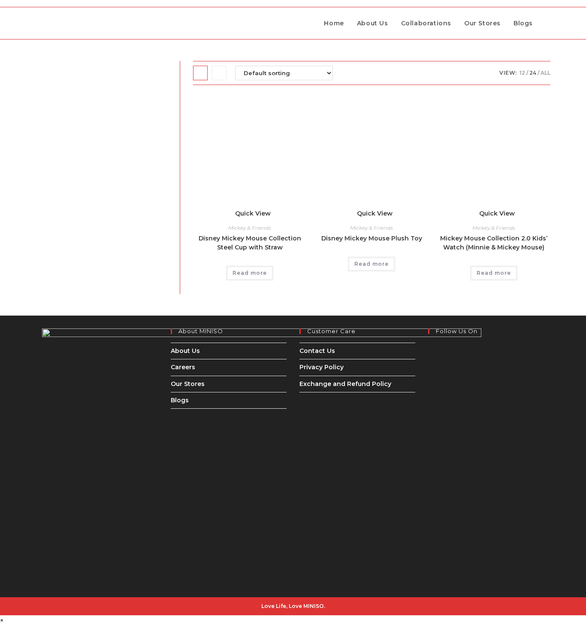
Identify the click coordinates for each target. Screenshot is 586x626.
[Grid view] (200, 73)
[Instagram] (430, 358)
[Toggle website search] (548, 23)
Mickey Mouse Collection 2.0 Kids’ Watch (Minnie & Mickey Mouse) (493, 242)
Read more (250, 273)
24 (532, 73)
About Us (185, 351)
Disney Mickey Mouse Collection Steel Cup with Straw (250, 242)
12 (522, 73)
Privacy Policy (321, 367)
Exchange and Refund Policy (345, 384)
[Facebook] (430, 348)
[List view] (219, 73)
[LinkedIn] (430, 370)
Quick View (252, 213)
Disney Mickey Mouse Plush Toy (371, 238)
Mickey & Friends (249, 228)
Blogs (180, 400)
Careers (183, 367)
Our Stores (188, 384)
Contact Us (317, 351)
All (545, 73)
